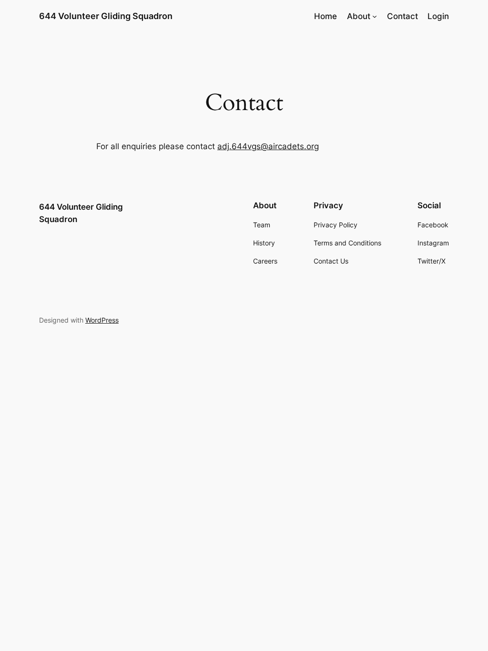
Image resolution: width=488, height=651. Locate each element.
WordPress (102, 320)
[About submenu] (374, 16)
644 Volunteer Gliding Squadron (106, 16)
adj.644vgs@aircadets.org (268, 146)
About (358, 16)
